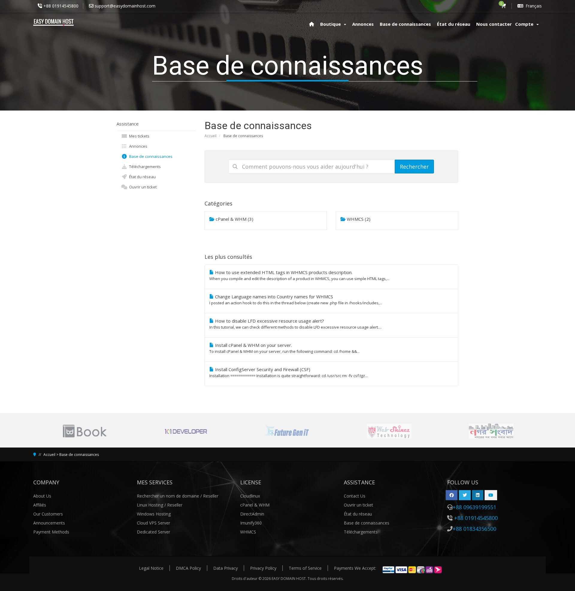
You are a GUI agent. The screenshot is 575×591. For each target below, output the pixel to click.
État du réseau (141, 176)
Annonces (137, 146)
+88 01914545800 (60, 6)
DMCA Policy (188, 568)
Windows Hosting (154, 514)
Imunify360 (251, 523)
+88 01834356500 (474, 528)
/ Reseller (209, 496)
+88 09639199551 (474, 507)
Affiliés (39, 505)
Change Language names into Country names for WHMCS (295, 299)
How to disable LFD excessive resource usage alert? (295, 323)
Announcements (49, 523)
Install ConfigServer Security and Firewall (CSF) (288, 372)
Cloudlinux (250, 496)
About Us (42, 496)
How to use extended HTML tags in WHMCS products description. (299, 275)
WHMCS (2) (358, 219)
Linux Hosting (150, 505)
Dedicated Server (153, 532)
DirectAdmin (252, 514)
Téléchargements (144, 166)
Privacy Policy (263, 568)
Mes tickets (138, 136)
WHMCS (248, 532)
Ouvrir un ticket (142, 187)
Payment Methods (51, 532)
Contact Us (354, 496)
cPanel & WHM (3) (233, 219)
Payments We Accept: (355, 568)
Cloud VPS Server (153, 523)
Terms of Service (305, 568)
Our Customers (48, 514)
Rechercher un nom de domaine (168, 496)
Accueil (211, 135)
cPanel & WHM (255, 505)
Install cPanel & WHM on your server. (284, 348)
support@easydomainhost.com (125, 6)
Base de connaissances (149, 156)
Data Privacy (225, 568)
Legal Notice (151, 568)
